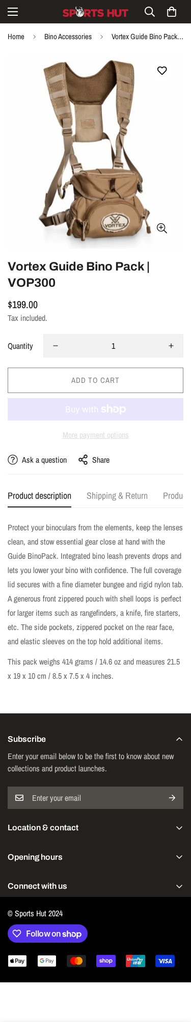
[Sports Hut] (96, 11)
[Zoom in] (161, 228)
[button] (171, 11)
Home (16, 36)
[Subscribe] (172, 798)
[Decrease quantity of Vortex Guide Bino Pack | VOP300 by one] (55, 346)
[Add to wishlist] (161, 70)
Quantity (20, 345)
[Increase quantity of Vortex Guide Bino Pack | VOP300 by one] (171, 346)
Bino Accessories (68, 36)
